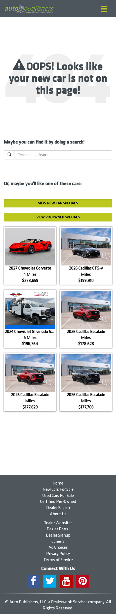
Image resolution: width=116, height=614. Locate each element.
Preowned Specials (58, 217)
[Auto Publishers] (29, 9)
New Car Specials (58, 203)
